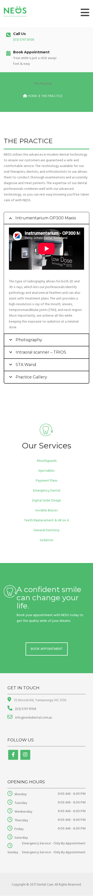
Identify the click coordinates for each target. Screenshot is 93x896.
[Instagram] (25, 755)
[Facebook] (13, 755)
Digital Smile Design (46, 500)
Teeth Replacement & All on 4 (46, 520)
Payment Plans (46, 481)
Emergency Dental (46, 491)
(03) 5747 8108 (23, 40)
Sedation (46, 540)
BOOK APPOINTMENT (46, 649)
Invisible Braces (46, 510)
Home (32, 96)
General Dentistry (46, 530)
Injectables (46, 471)
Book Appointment (31, 52)
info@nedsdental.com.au (33, 718)
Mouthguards (47, 461)
